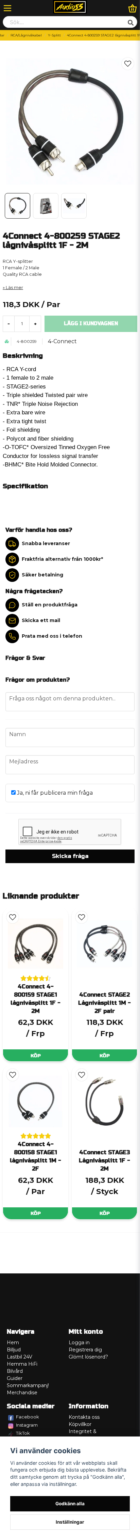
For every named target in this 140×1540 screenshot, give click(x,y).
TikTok (23, 1433)
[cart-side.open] (132, 8)
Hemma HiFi (22, 1364)
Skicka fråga (70, 856)
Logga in (79, 1342)
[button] (128, 64)
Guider (14, 1378)
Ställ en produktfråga (49, 605)
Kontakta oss (84, 1417)
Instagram (27, 1425)
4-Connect (62, 341)
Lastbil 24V (19, 1357)
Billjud (14, 1350)
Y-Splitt (54, 35)
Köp (36, 1056)
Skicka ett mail (41, 620)
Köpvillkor (80, 1424)
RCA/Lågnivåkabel (26, 35)
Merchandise (22, 1393)
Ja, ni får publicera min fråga (54, 793)
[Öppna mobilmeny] (7, 8)
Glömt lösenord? (88, 1357)
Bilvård (15, 1371)
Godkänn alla (70, 1503)
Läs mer (14, 287)
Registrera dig (85, 1350)
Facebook (27, 1416)
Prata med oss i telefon (52, 636)
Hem (13, 1342)
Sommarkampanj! (28, 1385)
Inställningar (70, 1522)
